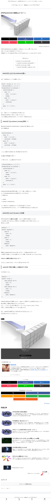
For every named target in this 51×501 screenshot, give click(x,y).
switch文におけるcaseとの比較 (23, 65)
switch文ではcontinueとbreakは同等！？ (26, 63)
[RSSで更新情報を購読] (19, 375)
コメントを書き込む (25, 484)
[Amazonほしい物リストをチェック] (15, 375)
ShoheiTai (13, 364)
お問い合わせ (35, 369)
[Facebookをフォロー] (13, 375)
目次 (24, 58)
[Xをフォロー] (11, 375)
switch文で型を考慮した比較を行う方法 (26, 67)
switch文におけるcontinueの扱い (23, 61)
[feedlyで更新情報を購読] (17, 375)
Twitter (43, 369)
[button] (42, 42)
